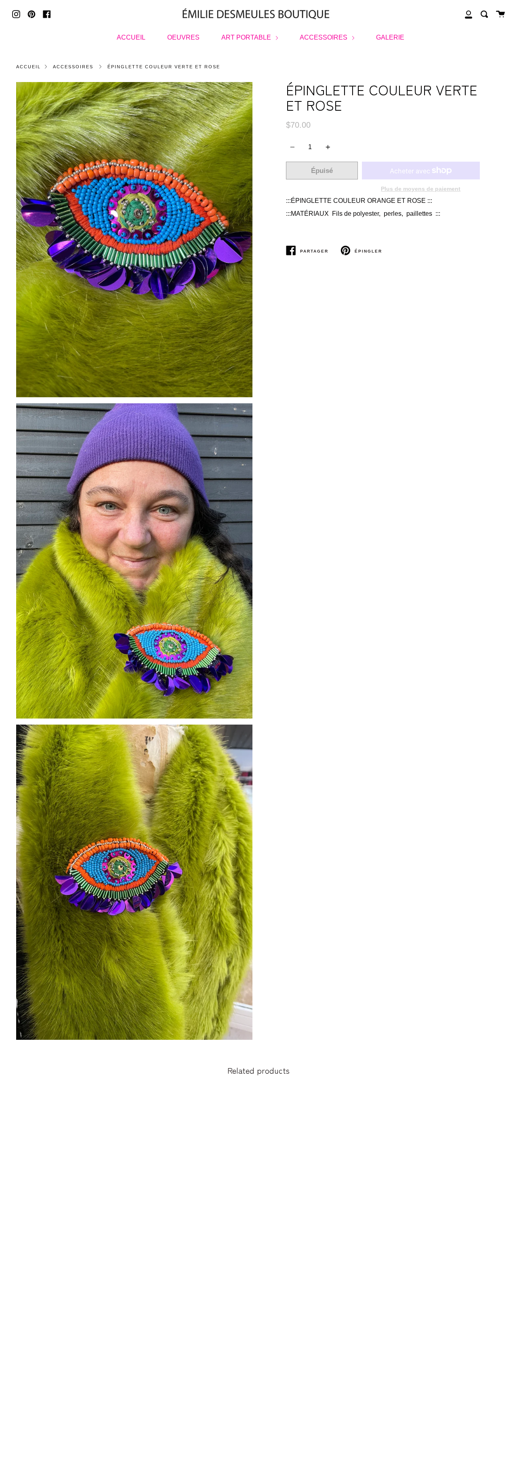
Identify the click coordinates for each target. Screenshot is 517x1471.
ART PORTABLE (247, 37)
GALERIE (390, 37)
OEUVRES (183, 37)
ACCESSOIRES (324, 37)
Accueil (28, 66)
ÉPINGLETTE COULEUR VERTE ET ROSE (163, 66)
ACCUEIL (131, 37)
